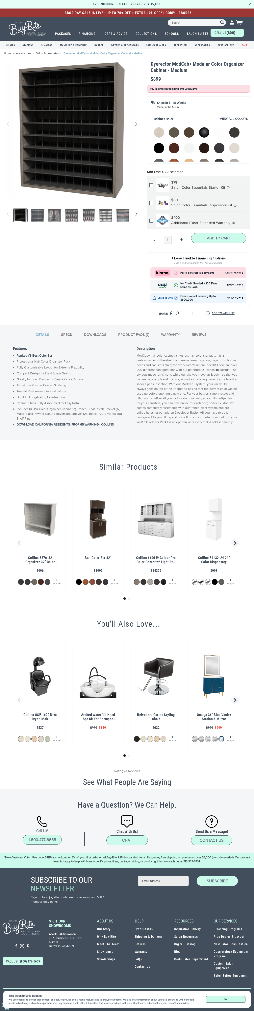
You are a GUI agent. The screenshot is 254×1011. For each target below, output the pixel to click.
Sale (245, 45)
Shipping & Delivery (149, 937)
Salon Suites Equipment (231, 976)
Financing (87, 34)
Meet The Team (108, 944)
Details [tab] (42, 334)
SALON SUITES (198, 34)
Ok (225, 999)
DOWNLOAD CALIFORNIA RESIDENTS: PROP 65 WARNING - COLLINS (65, 424)
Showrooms (105, 952)
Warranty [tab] (170, 334)
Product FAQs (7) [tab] (133, 334)
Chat (127, 840)
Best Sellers (226, 45)
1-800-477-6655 (42, 840)
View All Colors (234, 119)
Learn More (233, 272)
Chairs (10, 45)
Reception (180, 45)
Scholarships (106, 959)
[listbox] (199, 142)
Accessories (202, 45)
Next (135, 124)
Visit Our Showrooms (60, 923)
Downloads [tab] (95, 334)
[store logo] (27, 28)
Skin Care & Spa (156, 45)
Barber (99, 45)
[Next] (135, 215)
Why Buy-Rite (106, 937)
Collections (146, 34)
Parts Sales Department (191, 959)
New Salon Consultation (231, 944)
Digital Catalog (185, 944)
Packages (63, 34)
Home (8, 53)
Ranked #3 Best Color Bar (34, 355)
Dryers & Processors (125, 45)
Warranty (141, 952)
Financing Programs (228, 929)
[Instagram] (22, 946)
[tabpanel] (127, 390)
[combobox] (197, 22)
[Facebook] (16, 946)
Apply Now (234, 285)
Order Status (144, 929)
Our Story (103, 929)
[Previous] (7, 215)
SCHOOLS (172, 34)
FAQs (138, 959)
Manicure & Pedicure (73, 45)
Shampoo (47, 45)
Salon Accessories (48, 53)
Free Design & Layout (229, 937)
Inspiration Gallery (187, 929)
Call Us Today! (225, 33)
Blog (177, 952)
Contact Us (212, 840)
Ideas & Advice (116, 34)
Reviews (199, 334)
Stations (28, 45)
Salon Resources (186, 937)
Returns (140, 944)
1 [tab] (124, 598)
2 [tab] (129, 598)
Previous (8, 124)
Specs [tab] (66, 334)
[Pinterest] (28, 946)
